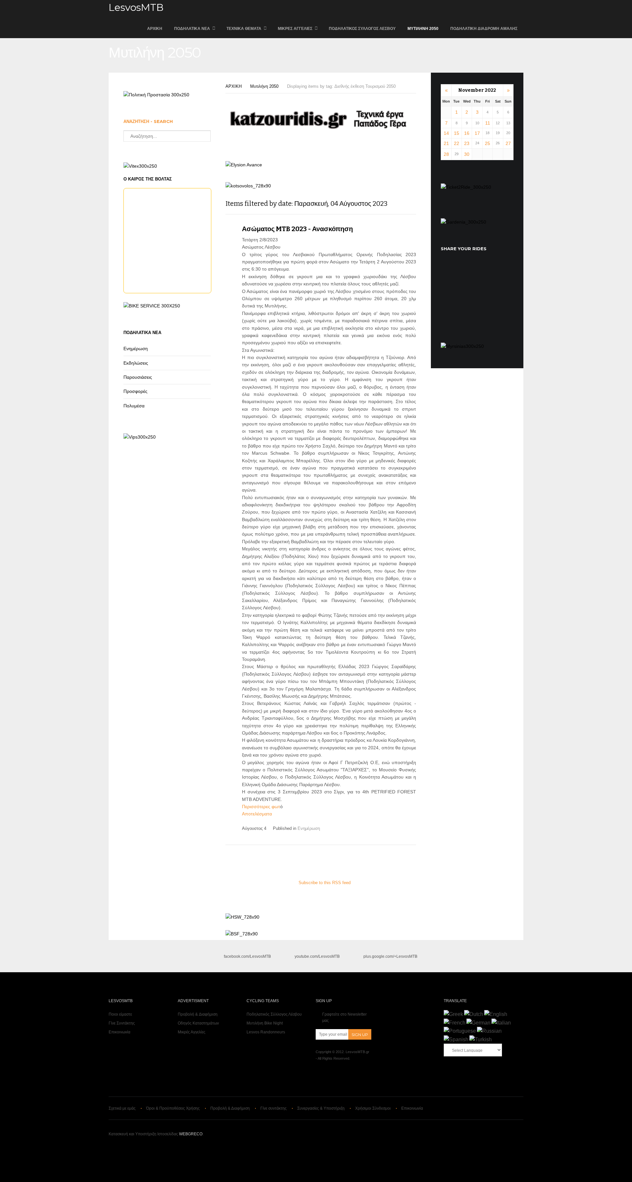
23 (466, 143)
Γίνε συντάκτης (273, 1108)
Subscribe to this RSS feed (325, 882)
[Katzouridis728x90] (320, 130)
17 (477, 133)
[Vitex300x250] (140, 166)
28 (446, 154)
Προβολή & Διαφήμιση (198, 1014)
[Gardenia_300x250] (463, 222)
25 (487, 143)
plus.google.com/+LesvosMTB (390, 956)
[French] (454, 1023)
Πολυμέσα (134, 405)
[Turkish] (480, 1039)
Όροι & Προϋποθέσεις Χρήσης (173, 1108)
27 (508, 143)
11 (487, 123)
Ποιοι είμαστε (120, 1014)
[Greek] (453, 1014)
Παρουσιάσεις (137, 377)
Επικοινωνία (119, 1032)
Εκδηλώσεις (135, 363)
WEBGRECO (190, 1134)
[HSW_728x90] (242, 917)
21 (446, 143)
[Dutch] (473, 1014)
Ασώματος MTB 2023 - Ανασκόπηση (297, 229)
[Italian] (501, 1023)
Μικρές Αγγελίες (295, 28)
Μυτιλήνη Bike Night (265, 1023)
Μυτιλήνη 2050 (423, 28)
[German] (478, 1023)
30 (466, 154)
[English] (495, 1014)
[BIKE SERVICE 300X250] (151, 305)
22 (456, 143)
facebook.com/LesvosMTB (247, 956)
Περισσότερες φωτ (261, 806)
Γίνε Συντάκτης (122, 1023)
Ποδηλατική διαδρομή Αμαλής (483, 28)
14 (446, 133)
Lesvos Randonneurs (266, 1032)
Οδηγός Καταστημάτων (198, 1023)
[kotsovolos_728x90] (248, 185)
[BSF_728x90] (241, 933)
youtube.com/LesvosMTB (317, 956)
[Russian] (489, 1031)
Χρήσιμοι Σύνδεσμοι (373, 1108)
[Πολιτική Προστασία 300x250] (156, 94)
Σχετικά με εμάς (122, 1108)
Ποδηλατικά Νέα (192, 28)
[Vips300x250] (139, 437)
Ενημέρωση (309, 828)
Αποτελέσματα (257, 813)
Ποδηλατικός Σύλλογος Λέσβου (362, 28)
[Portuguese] (460, 1031)
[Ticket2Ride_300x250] (466, 187)
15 (456, 133)
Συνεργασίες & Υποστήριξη (321, 1108)
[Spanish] (456, 1039)
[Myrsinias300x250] (462, 346)
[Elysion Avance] (243, 164)
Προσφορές (135, 391)
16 (466, 133)
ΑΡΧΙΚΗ (154, 28)
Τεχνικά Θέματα (243, 28)
